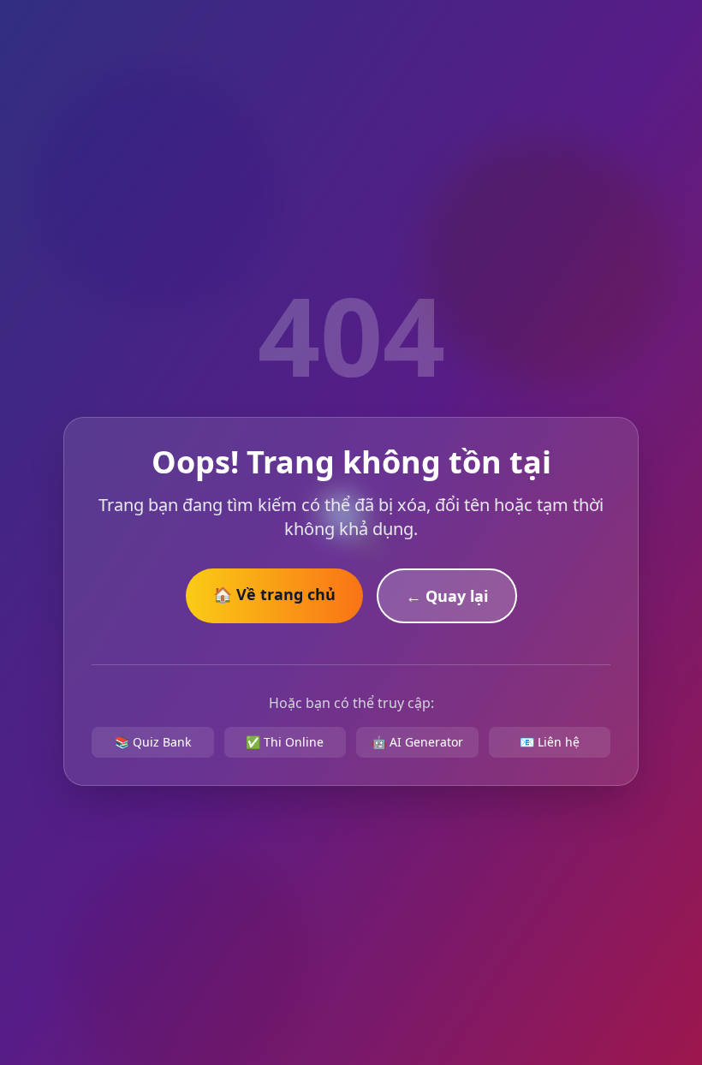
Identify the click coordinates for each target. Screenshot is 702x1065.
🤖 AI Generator (417, 742)
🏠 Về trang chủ (274, 594)
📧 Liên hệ (550, 742)
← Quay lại (447, 596)
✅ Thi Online (285, 742)
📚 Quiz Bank (153, 742)
